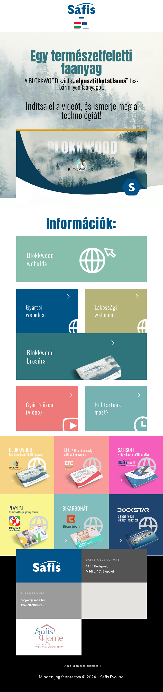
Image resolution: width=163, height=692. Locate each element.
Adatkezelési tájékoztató (81, 666)
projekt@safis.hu (33, 600)
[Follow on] (77, 25)
